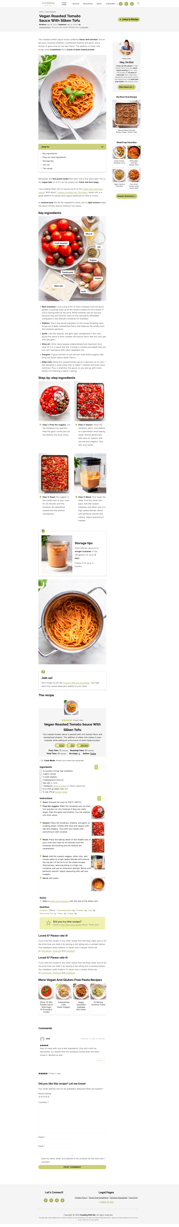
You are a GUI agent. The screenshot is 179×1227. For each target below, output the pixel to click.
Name (41, 1137)
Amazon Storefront (125, 196)
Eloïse (93, 753)
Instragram (46, 951)
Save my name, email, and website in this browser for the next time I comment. (73, 1160)
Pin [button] (72, 745)
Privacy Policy (81, 1197)
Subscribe (110, 4)
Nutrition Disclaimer (118, 1197)
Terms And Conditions (98, 1197)
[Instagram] (121, 4)
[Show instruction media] (99, 798)
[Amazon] (62, 1200)
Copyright (133, 1197)
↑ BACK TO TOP (106, 1202)
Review (84, 745)
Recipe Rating (44, 1093)
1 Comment (84, 27)
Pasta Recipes (50, 12)
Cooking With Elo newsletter (76, 683)
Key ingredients (50, 153)
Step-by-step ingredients (54, 157)
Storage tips (48, 161)
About (99, 4)
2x (100, 767)
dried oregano (60, 786)
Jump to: (45, 147)
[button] (63, 720)
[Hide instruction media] (103, 798)
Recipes (76, 4)
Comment (43, 1102)
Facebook (70, 951)
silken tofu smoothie (59, 901)
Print (61, 745)
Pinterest (57, 951)
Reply (100, 1060)
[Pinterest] (126, 4)
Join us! (46, 165)
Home (41, 12)
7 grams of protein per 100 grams (71, 192)
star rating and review (71, 925)
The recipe (47, 168)
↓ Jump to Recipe (128, 19)
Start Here (64, 4)
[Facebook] (132, 4)
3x (103, 767)
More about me (125, 87)
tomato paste (61, 792)
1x (96, 767)
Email (41, 1146)
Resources (88, 4)
